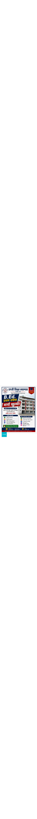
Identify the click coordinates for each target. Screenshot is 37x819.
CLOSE (4, 434)
